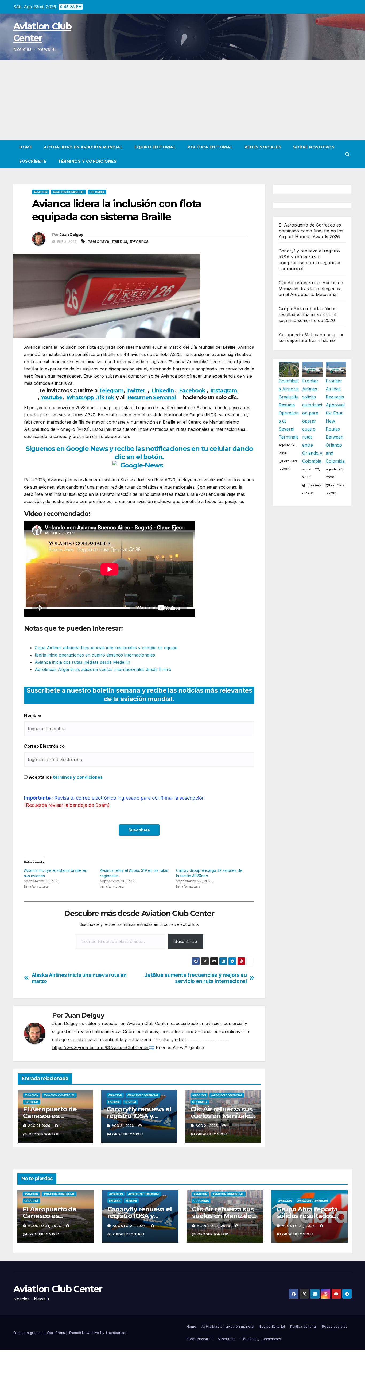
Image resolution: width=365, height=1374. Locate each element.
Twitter (136, 390)
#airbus (119, 241)
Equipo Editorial (155, 147)
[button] (347, 154)
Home (25, 147)
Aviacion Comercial (68, 192)
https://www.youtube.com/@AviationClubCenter (100, 1047)
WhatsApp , (81, 397)
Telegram (111, 390)
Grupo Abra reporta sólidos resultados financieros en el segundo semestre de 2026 (307, 314)
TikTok (105, 397)
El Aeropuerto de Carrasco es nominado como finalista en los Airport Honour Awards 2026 (311, 230)
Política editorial (210, 147)
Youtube (51, 397)
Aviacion (41, 192)
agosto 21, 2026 (45, 1226)
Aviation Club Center (57, 1289)
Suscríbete (32, 161)
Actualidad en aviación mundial (83, 147)
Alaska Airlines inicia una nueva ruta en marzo (79, 978)
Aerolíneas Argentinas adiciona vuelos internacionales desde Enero (103, 669)
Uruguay (32, 1102)
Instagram (224, 390)
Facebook (191, 390)
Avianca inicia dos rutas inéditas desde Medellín (82, 662)
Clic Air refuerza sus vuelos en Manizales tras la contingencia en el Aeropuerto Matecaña (311, 288)
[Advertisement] (182, 100)
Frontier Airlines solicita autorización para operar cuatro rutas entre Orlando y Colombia (312, 421)
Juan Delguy (71, 234)
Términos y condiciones (87, 161)
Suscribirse (185, 941)
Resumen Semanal (151, 397)
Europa (130, 1102)
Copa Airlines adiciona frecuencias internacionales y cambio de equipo (106, 647)
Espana (114, 1102)
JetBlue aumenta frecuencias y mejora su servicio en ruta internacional (196, 978)
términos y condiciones (78, 777)
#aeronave (98, 241)
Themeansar (115, 1332)
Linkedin (163, 390)
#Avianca (139, 241)
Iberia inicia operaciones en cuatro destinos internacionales (95, 655)
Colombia (97, 192)
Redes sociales (262, 147)
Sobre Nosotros (314, 147)
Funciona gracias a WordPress (39, 1332)
